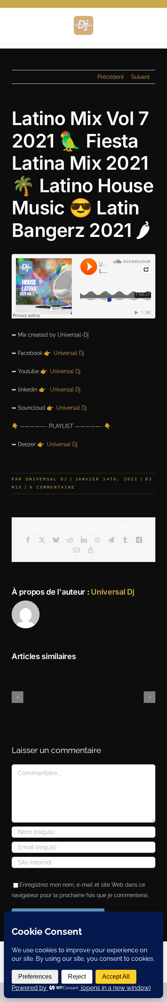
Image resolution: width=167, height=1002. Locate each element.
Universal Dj (69, 353)
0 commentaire (52, 487)
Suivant (140, 77)
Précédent (110, 77)
